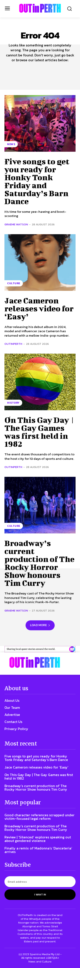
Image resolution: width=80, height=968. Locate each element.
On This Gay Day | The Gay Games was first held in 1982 (39, 431)
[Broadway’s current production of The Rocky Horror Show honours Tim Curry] (40, 505)
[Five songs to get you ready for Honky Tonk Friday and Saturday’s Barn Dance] (40, 123)
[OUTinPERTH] (40, 8)
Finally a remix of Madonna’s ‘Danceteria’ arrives (38, 849)
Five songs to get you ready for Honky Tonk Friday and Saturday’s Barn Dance (36, 181)
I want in (40, 895)
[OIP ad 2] (40, 649)
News (11, 144)
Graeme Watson (16, 224)
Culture (13, 283)
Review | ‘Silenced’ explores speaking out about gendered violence (37, 838)
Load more (38, 625)
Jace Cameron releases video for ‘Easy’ (39, 308)
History (13, 403)
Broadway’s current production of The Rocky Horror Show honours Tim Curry (39, 562)
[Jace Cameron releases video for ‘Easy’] (40, 262)
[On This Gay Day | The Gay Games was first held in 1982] (40, 382)
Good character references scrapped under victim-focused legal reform (39, 816)
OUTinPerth (13, 344)
